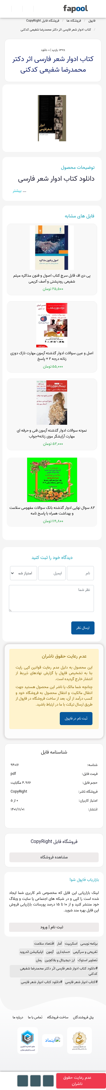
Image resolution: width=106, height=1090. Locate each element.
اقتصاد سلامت (44, 943)
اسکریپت (71, 943)
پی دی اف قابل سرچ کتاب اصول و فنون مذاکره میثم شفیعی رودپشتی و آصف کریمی (51, 278)
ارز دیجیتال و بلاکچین (60, 960)
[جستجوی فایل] (36, 9)
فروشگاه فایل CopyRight (42, 20)
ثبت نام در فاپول (76, 718)
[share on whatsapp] (54, 819)
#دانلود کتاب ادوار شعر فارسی (41, 982)
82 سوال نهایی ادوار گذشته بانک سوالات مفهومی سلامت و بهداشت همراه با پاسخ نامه (52, 511)
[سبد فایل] (6, 8)
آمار (59, 943)
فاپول (91, 20)
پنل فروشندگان (83, 1017)
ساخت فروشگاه (57, 1017)
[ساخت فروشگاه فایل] (25, 9)
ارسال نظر (83, 628)
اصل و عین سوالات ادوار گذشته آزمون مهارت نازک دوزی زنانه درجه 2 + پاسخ (51, 356)
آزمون (50, 952)
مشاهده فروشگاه (54, 857)
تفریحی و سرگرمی (85, 952)
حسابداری (63, 952)
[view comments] (61, 819)
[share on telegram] (46, 819)
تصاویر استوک (87, 960)
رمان (39, 960)
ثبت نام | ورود (52, 927)
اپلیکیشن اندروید (31, 952)
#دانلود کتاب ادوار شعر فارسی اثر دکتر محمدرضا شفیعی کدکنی (58, 971)
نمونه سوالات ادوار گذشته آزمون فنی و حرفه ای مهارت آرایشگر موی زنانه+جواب (52, 433)
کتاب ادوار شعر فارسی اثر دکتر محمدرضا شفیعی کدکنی (56, 29)
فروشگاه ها (74, 20)
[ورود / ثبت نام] (14, 9)
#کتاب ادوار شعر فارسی (81, 982)
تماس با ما (35, 1017)
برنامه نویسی (88, 943)
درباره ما (18, 1017)
